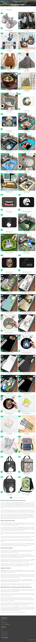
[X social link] (3, 637)
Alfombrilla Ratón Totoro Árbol (26, 312)
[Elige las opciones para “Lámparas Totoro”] (19, 48)
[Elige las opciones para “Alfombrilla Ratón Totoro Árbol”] (19, 311)
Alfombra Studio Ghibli (9, 171)
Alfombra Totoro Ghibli (26, 191)
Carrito (2, 630)
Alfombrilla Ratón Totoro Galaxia (27, 352)
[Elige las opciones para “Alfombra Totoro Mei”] (19, 230)
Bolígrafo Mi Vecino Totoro (9, 453)
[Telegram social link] (7, 637)
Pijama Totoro (27, 30)
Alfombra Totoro (26, 171)
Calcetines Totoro (9, 50)
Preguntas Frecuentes (4, 619)
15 (23, 497)
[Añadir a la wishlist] (16, 13)
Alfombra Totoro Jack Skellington (27, 211)
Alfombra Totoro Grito (9, 211)
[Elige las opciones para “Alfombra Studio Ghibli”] (2, 169)
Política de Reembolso (4, 633)
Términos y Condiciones (4, 631)
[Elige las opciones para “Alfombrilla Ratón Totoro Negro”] (19, 371)
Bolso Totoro (9, 70)
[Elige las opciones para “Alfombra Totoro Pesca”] (19, 250)
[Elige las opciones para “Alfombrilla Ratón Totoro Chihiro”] (2, 351)
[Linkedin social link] (5, 637)
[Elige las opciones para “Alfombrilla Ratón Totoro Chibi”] (19, 331)
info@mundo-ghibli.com (4, 622)
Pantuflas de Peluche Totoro (9, 30)
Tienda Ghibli (3, 9)
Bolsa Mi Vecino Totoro (26, 453)
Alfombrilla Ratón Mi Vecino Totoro (27, 292)
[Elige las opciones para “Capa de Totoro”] (19, 69)
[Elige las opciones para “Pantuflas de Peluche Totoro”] (2, 28)
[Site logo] (18, 1)
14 (21, 497)
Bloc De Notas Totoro (9, 433)
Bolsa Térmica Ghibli (27, 473)
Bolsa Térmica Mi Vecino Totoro (26, 493)
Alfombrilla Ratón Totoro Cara (9, 332)
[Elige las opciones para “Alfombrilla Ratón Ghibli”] (2, 290)
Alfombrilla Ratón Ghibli (9, 292)
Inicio (2, 628)
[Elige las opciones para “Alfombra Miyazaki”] (19, 129)
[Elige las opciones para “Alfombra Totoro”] (19, 169)
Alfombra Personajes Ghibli (27, 151)
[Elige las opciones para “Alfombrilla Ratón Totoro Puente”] (19, 391)
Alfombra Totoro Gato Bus (9, 191)
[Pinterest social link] (4, 637)
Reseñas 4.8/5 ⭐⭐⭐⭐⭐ (5, 624)
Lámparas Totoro (26, 50)
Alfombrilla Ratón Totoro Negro (26, 372)
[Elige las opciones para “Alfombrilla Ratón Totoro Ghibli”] (2, 371)
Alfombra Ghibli (26, 110)
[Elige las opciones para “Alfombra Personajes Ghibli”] (19, 149)
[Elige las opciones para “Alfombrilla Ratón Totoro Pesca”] (2, 391)
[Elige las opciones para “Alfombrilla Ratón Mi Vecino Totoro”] (19, 290)
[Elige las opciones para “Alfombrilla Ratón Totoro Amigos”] (2, 311)
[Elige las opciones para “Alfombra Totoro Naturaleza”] (2, 250)
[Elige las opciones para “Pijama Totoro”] (19, 28)
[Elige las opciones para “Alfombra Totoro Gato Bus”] (2, 190)
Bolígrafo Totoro (26, 433)
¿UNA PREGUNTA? (4, 617)
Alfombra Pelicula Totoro (9, 151)
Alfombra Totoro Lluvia (9, 231)
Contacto (2, 621)
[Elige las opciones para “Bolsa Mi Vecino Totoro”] (19, 452)
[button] (2, 48)
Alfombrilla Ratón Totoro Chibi (26, 332)
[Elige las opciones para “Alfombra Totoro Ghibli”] (19, 190)
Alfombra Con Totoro (9, 110)
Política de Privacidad (4, 635)
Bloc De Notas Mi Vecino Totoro (26, 413)
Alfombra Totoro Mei (27, 231)
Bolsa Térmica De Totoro (9, 473)
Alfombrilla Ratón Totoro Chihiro (9, 352)
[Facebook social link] (1, 637)
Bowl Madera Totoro (9, 90)
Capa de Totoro (27, 70)
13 (19, 497)
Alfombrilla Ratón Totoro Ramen (9, 413)
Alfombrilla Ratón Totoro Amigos (9, 312)
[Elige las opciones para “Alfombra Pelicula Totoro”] (2, 149)
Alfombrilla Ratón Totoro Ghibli (9, 372)
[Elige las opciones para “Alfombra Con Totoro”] (2, 109)
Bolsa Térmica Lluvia (9, 493)
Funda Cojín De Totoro (26, 90)
